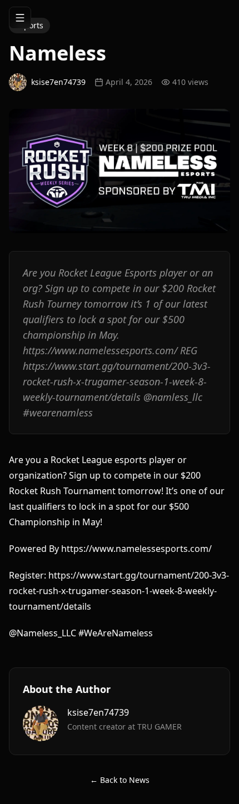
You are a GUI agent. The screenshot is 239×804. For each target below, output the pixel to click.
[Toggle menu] (20, 18)
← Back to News (120, 780)
